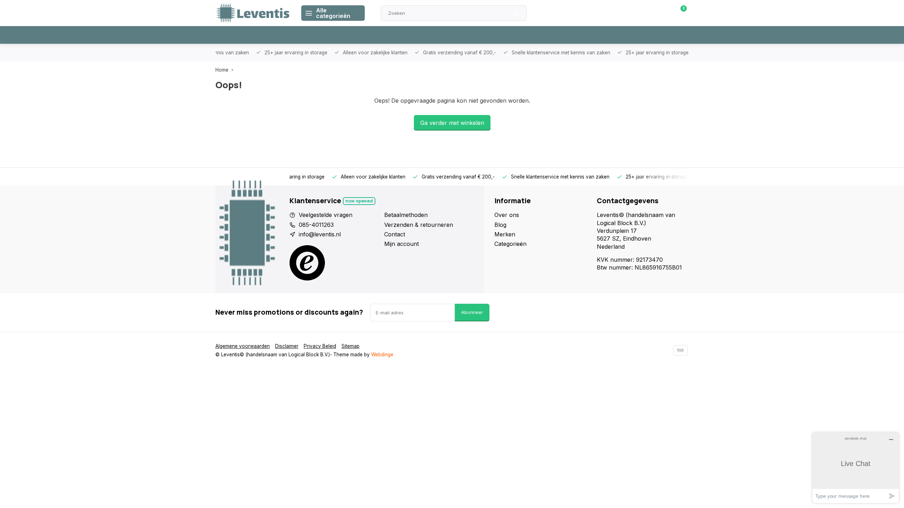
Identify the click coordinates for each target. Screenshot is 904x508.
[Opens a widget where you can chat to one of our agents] (856, 468)
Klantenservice (608, 13)
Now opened (359, 201)
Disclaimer (286, 346)
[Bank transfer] (680, 350)
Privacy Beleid (320, 346)
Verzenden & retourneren (418, 224)
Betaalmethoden (406, 214)
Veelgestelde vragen (325, 214)
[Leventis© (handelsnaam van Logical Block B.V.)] (253, 13)
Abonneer (472, 312)
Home (221, 70)
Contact (394, 234)
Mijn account (401, 243)
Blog (500, 224)
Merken (504, 234)
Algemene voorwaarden (242, 346)
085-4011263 (316, 224)
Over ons (506, 214)
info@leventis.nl (320, 234)
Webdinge (382, 354)
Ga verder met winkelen (452, 122)
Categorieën (510, 243)
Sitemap (350, 346)
